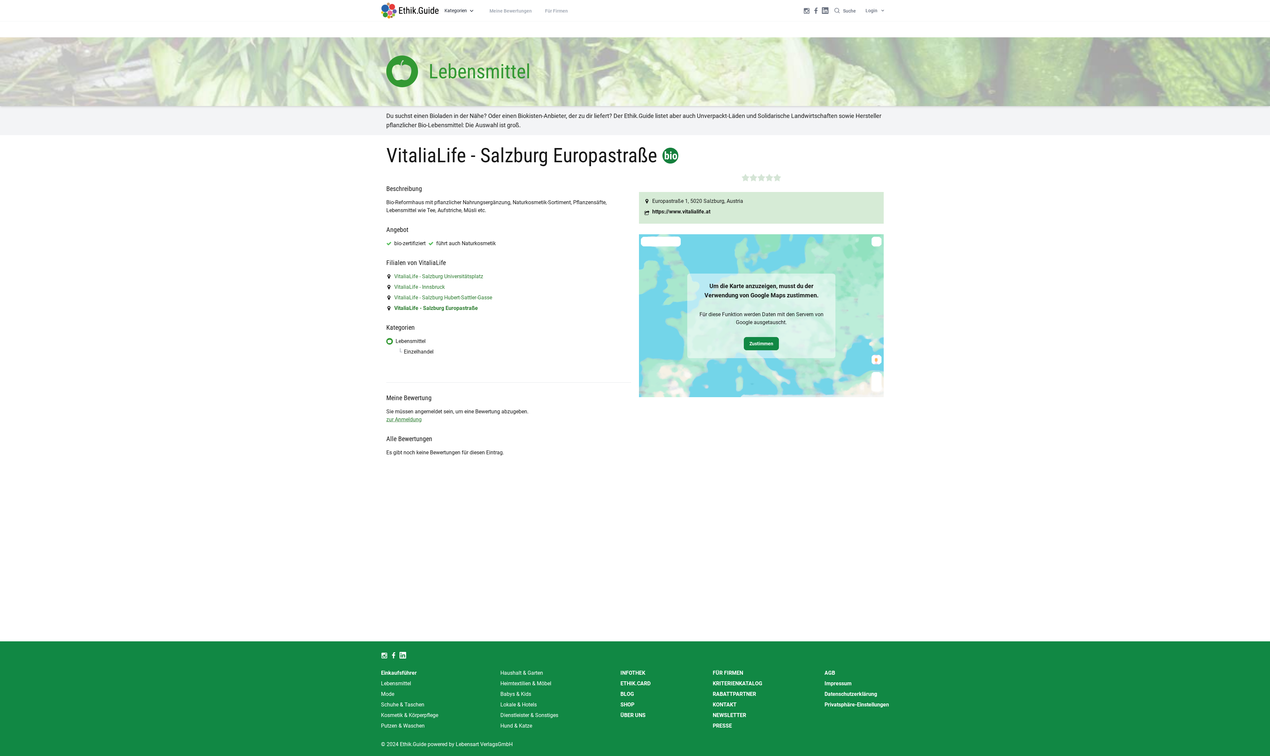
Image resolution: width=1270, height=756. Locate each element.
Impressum (838, 683)
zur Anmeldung (404, 419)
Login (871, 10)
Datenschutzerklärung (851, 694)
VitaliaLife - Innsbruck (419, 287)
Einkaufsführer (399, 673)
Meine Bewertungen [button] (510, 11)
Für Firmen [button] (556, 11)
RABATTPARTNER (734, 694)
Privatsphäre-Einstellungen (857, 704)
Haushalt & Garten (521, 673)
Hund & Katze (516, 726)
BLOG (627, 694)
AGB (830, 673)
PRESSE (722, 726)
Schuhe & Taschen (402, 704)
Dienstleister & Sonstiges (529, 715)
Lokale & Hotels (518, 704)
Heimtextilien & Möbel (525, 683)
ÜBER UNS (633, 715)
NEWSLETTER (729, 715)
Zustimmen (761, 343)
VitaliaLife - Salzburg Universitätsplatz (438, 276)
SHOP (627, 704)
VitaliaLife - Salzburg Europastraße (436, 308)
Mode (387, 694)
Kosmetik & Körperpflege (409, 715)
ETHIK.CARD (635, 683)
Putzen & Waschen (403, 726)
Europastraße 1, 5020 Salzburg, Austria (697, 201)
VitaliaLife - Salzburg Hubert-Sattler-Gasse (443, 297)
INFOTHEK (632, 673)
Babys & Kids (515, 694)
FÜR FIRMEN (728, 673)
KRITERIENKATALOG (737, 683)
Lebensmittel (396, 683)
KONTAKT (725, 704)
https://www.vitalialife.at (681, 211)
